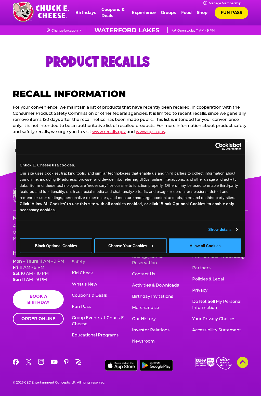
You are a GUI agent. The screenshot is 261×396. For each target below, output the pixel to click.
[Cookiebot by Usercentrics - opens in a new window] (219, 146)
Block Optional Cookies (56, 245)
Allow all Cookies (205, 245)
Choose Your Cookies (127, 245)
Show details (219, 229)
